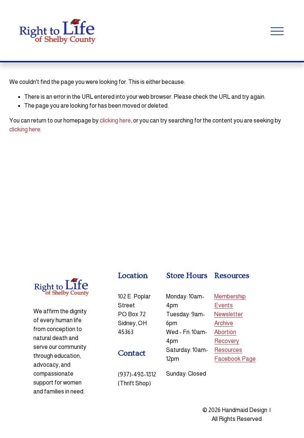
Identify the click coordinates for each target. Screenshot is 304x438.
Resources (228, 350)
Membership (230, 296)
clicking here (115, 120)
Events (223, 305)
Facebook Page (235, 359)
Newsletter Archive (228, 318)
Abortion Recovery (226, 336)
